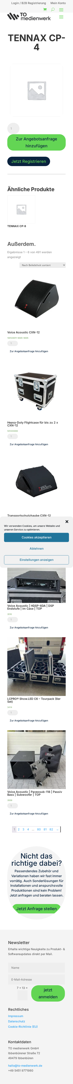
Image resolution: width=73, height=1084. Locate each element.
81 (45, 829)
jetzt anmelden (48, 993)
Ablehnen (37, 548)
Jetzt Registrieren (28, 161)
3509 (9, 800)
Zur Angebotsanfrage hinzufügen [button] (29, 351)
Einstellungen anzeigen (37, 560)
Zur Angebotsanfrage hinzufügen (36, 142)
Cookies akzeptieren (37, 537)
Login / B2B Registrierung (28, 3)
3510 (9, 614)
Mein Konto (58, 3)
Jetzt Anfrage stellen (36, 908)
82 (51, 829)
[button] (67, 521)
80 (39, 829)
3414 (9, 707)
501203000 (12, 431)
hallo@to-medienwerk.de (25, 1065)
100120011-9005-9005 (17, 338)
